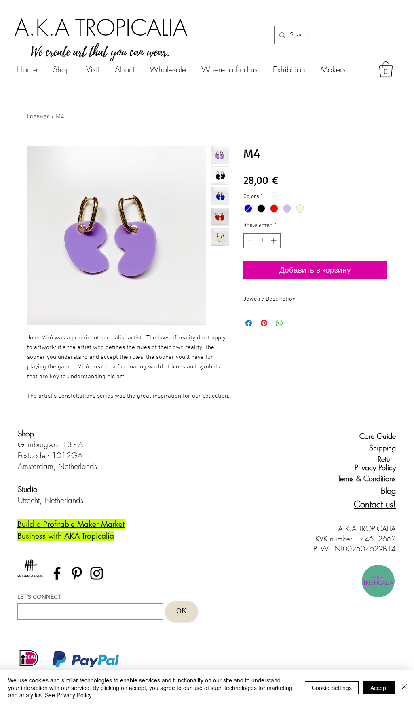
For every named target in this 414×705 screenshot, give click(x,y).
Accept (379, 688)
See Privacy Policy (68, 695)
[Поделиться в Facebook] (248, 323)
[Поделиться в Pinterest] (264, 323)
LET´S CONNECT (39, 597)
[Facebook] (57, 573)
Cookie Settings (332, 688)
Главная (38, 117)
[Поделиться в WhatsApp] (279, 323)
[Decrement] (250, 241)
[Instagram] (96, 573)
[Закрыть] (404, 687)
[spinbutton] (262, 241)
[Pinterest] (76, 573)
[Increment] (274, 241)
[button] (386, 69)
